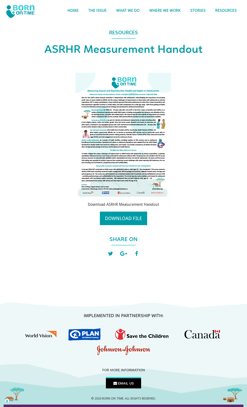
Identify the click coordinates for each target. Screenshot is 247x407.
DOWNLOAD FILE (123, 218)
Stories (198, 11)
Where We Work (165, 11)
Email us (125, 384)
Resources (226, 11)
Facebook (136, 254)
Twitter (110, 254)
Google (123, 254)
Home (73, 11)
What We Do (128, 11)
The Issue (97, 11)
